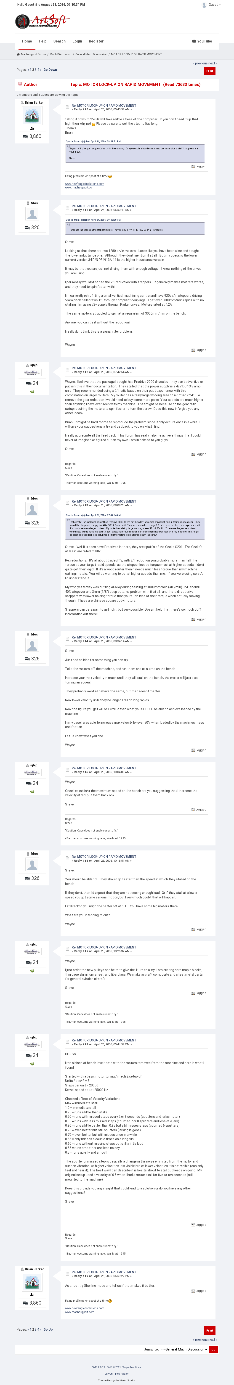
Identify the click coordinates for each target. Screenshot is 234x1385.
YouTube (204, 41)
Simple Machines (131, 1367)
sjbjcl (34, 365)
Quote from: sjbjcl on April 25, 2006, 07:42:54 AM (93, 515)
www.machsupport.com (79, 187)
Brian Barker (34, 102)
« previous (200, 63)
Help (42, 41)
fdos (34, 203)
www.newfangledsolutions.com (84, 183)
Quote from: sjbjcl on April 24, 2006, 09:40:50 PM (93, 220)
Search (59, 41)
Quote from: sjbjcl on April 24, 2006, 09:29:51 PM (93, 141)
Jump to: (151, 1349)
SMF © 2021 (114, 1367)
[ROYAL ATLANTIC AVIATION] (32, 391)
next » (212, 63)
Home (27, 41)
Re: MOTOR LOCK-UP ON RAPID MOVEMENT (104, 105)
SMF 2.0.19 (98, 1367)
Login (77, 41)
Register (96, 41)
